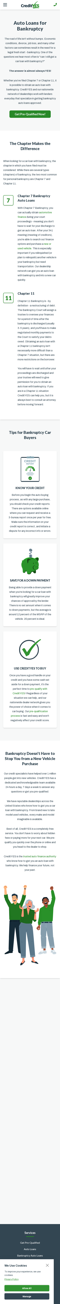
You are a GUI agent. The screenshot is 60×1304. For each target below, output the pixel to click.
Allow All (27, 1288)
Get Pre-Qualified (30, 1242)
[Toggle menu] (5, 5)
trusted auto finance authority (39, 856)
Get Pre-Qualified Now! (30, 114)
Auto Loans (30, 1249)
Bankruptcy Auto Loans (30, 1255)
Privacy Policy (11, 1279)
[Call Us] (55, 4)
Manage (27, 1296)
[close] (47, 1265)
